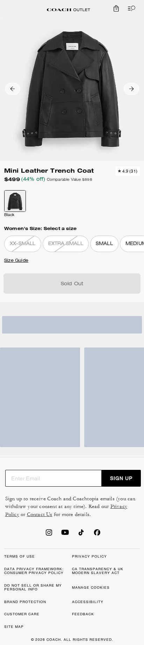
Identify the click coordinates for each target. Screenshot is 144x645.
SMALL (104, 244)
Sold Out (72, 284)
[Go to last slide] (12, 88)
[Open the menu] (130, 8)
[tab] (68, 10)
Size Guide (16, 261)
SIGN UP (121, 478)
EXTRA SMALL (65, 244)
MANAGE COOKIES (91, 587)
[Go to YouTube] (65, 534)
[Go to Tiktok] (81, 534)
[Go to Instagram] (49, 534)
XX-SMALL (23, 244)
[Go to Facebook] (97, 534)
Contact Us (39, 514)
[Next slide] (131, 88)
